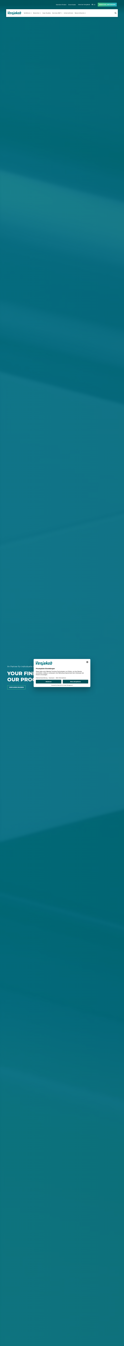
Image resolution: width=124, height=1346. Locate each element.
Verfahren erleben (16, 687)
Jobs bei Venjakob (84, 4)
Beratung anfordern (107, 4)
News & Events (79, 13)
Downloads (72, 4)
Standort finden (61, 4)
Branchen (36, 13)
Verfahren (27, 13)
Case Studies (46, 13)
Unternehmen (68, 13)
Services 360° (56, 13)
